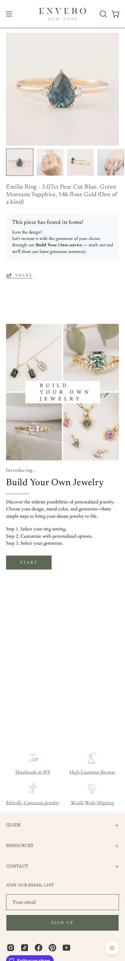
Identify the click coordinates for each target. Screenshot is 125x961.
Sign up (62, 922)
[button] (102, 14)
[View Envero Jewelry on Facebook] (38, 947)
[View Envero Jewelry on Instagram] (10, 947)
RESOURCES (19, 846)
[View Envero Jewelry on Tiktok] (24, 947)
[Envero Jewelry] (62, 14)
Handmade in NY (32, 772)
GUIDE (13, 825)
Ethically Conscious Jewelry (32, 803)
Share (23, 275)
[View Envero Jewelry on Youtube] (66, 947)
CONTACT (17, 866)
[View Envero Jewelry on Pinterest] (52, 947)
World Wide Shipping (92, 803)
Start (28, 562)
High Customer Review (92, 772)
